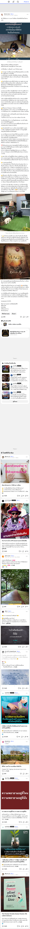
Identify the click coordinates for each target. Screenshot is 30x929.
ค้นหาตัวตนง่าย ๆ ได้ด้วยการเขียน (11, 485)
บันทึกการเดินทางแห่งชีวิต (14, 324)
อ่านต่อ (13, 565)
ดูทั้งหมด (15, 401)
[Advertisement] (15, 8)
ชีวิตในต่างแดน (5, 313)
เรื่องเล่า (14, 313)
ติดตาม (12, 14)
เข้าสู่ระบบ (26, 2)
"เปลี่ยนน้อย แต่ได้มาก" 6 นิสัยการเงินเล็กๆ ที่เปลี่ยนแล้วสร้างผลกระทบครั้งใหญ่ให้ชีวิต (14, 861)
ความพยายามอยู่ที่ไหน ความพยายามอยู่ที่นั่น (14, 811)
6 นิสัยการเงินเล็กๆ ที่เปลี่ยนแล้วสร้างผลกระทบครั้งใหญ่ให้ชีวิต (14, 727)
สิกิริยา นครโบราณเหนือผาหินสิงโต (11, 766)
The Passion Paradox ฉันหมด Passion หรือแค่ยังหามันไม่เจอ (14, 914)
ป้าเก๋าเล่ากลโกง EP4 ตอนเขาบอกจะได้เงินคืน (14, 540)
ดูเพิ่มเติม (4, 548)
